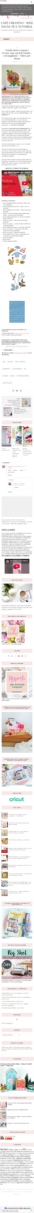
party (9, 1174)
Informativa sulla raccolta (10, 1211)
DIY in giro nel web (9, 1151)
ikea (15, 1169)
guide (15, 1167)
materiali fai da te (20, 1170)
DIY (25, 368)
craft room (27, 1162)
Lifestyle (11, 1155)
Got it (22, 13)
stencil (20, 1181)
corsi (12, 1162)
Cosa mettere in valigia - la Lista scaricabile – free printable (18, 815)
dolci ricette (15, 1163)
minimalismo (3, 1172)
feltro (2, 1165)
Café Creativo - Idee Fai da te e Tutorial (17, 24)
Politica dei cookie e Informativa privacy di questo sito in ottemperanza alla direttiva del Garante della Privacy (17, 1049)
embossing (22, 1163)
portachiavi (5, 1175)
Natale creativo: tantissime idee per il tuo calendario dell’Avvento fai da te (20, 849)
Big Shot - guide (13, 1149)
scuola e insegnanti (24, 1179)
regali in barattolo (19, 1175)
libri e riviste (11, 1170)
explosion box (29, 1163)
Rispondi (10, 475)
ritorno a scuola (24, 1177)
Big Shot (10, 361)
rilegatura (15, 1177)
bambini (27, 1156)
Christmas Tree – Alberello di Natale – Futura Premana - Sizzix (19, 892)
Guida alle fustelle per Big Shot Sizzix (17, 1109)
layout (2, 1170)
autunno (21, 1156)
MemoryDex (17, 1155)
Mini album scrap (13, 1156)
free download (15, 1165)
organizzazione (28, 1172)
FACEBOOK (24, 346)
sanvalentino (4, 1179)
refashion (11, 1175)
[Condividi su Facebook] (13, 390)
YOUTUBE (17, 346)
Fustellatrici (26, 1153)
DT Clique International (22, 1151)
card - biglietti (20, 361)
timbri (23, 1181)
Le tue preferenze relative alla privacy (18, 1208)
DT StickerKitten (12, 1153)
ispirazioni (26, 1169)
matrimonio (28, 1170)
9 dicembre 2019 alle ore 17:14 (19, 484)
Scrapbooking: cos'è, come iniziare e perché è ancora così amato (19, 832)
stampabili (15, 1181)
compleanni (3, 1162)
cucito (2, 1163)
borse (9, 1158)
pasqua (14, 1174)
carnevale (2, 1160)
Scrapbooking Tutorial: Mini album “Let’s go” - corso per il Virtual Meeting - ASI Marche (20, 883)
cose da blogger (19, 1162)
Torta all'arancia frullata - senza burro (19, 840)
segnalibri (3, 1181)
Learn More (14, 13)
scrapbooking (13, 1179)
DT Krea (31, 1151)
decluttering (8, 1163)
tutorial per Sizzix (23, 375)
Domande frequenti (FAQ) (21, 333)
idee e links (10, 1169)
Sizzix (16, 120)
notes (22, 1172)
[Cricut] (17, 801)
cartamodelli (9, 1160)
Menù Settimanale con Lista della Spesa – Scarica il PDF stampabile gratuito (20, 857)
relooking (27, 1175)
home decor (28, 1167)
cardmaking (6, 368)
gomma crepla (10, 1167)
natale (13, 375)
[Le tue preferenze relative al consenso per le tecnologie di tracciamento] (31, 1210)
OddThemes (6, 1191)
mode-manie (11, 1172)
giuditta (10, 466)
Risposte (11, 480)
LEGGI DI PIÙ (17, 609)
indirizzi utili (20, 1169)
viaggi (17, 1182)
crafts (31, 1162)
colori (28, 1160)
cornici (9, 1162)
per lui (25, 1174)
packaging (4, 1174)
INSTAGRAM (9, 346)
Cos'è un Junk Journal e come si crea (12, 1001)
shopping (8, 1181)
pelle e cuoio (19, 1174)
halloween (21, 1167)
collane (25, 1160)
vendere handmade (11, 1182)
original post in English (21, 353)
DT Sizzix (5, 375)
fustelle (22, 1165)
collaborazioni (17, 368)
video (17, 146)
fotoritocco (8, 1165)
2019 (17, 47)
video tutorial (7, 383)
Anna (15, 483)
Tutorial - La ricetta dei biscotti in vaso (18, 1123)
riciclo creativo (5, 1177)
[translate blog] (17, 1019)
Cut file (20, 1149)
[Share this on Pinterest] (17, 390)
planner (29, 1174)
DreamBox (19, 1153)
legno (6, 1170)
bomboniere (4, 1158)
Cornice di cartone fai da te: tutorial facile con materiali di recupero (20, 874)
